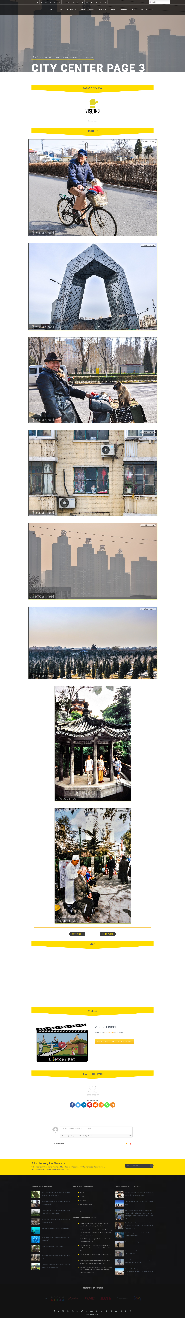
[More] (112, 1105)
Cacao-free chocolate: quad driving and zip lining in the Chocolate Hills (56, 1266)
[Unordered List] (77, 1135)
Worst (91, 10)
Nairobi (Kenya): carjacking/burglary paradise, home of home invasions (95, 1256)
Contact (144, 10)
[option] (52, 1298)
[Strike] (71, 1135)
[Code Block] (83, 1135)
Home (51, 10)
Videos (112, 10)
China (57, 57)
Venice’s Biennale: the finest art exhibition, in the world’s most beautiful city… (139, 1194)
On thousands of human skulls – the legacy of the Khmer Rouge (56, 1221)
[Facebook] (72, 1105)
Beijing (65, 57)
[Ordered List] (74, 1135)
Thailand (82, 1212)
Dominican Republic (86, 1204)
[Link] (86, 1135)
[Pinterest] (89, 1105)
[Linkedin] (84, 1105)
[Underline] (68, 1135)
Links (134, 10)
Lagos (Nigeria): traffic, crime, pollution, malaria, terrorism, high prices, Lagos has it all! (94, 1225)
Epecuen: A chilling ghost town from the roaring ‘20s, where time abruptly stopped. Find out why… (139, 1271)
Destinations (72, 10)
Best (83, 10)
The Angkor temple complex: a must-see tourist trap (56, 1257)
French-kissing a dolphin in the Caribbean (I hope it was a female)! (139, 1234)
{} (89, 1135)
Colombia (83, 1200)
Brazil (82, 1196)
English (153, 2)
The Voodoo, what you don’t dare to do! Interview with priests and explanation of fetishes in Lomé (139, 1225)
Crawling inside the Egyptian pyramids (136, 1242)
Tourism (75, 57)
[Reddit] (95, 1105)
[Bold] (62, 1135)
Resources (123, 10)
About (60, 10)
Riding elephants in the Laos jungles (52, 1246)
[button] (77, 934)
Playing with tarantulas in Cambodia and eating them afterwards (56, 1203)
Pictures (102, 10)
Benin (82, 1192)
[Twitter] (78, 1105)
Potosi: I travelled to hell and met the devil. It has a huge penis (139, 1252)
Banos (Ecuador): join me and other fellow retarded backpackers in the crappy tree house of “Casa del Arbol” (95, 1248)
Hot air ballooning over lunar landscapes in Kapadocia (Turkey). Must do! (139, 1261)
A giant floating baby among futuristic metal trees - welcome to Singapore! (56, 1212)
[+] (92, 1135)
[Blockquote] (80, 1135)
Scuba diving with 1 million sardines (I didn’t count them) (56, 1239)
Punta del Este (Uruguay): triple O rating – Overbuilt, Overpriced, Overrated (95, 1240)
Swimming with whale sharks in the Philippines (55, 1228)
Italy (81, 1208)
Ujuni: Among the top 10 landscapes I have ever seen (139, 1203)
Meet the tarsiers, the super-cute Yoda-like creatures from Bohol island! (56, 1194)
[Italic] (65, 1135)
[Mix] (101, 1105)
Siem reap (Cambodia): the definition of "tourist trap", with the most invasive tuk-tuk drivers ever (95, 1262)
